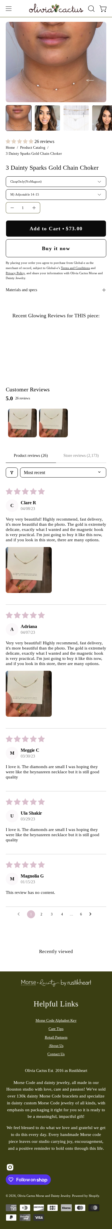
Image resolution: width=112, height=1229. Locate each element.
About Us (56, 1046)
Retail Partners (56, 1037)
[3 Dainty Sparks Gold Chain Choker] (19, 118)
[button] (91, 9)
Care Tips (56, 1029)
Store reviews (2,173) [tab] (81, 455)
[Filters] (12, 472)
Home (10, 147)
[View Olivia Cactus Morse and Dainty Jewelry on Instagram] (10, 1167)
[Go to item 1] (22, 423)
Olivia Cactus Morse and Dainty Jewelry (44, 1195)
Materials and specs (21, 290)
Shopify (94, 1195)
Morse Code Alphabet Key (56, 1020)
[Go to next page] (91, 914)
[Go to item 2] (53, 423)
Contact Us (56, 1054)
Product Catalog (32, 147)
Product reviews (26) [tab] (31, 455)
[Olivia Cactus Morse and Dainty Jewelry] (56, 7)
